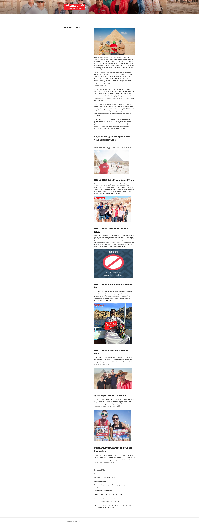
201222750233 (117, 494)
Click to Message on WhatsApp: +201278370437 (108, 498)
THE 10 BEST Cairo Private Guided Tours (114, 180)
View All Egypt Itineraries (107, 462)
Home (65, 17)
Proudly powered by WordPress (72, 521)
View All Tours (116, 193)
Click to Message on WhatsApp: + (103, 494)
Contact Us (73, 17)
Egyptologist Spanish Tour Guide (110, 395)
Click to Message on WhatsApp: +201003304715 (108, 501)
